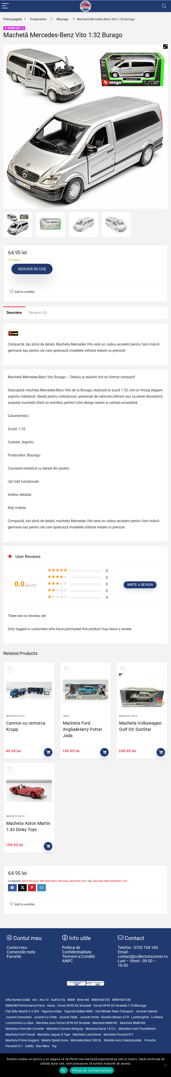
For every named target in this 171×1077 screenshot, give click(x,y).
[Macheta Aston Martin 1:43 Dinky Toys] (29, 791)
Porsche (150, 1040)
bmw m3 (83, 999)
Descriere (14, 313)
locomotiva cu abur (20, 1023)
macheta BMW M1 (105, 1023)
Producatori (38, 19)
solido (29, 1046)
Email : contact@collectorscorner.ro (143, 954)
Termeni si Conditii (78, 956)
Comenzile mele (21, 952)
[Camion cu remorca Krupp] (29, 690)
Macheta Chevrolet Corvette (25, 1028)
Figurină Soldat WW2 (78, 1011)
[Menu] (5, 6)
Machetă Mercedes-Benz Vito (110, 881)
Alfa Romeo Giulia (18, 999)
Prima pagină (12, 19)
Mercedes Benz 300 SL (86, 1040)
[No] (165, 1065)
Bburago (63, 19)
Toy (54, 1046)
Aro (34, 999)
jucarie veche (89, 1017)
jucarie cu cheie (45, 1017)
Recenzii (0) (38, 313)
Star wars (42, 1046)
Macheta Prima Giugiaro (22, 1040)
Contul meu (17, 947)
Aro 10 (44, 999)
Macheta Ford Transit (20, 1034)
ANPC (67, 961)
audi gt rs (58, 999)
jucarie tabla (68, 1017)
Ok (63, 1070)
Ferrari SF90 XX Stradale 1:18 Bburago (120, 1005)
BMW (71, 999)
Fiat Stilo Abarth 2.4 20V (22, 1011)
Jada (66, 716)
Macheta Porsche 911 (119, 1034)
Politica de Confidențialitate (92, 1070)
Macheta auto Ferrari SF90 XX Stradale (63, 1023)
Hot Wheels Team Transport (114, 1011)
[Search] (164, 6)
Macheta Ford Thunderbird (137, 1028)
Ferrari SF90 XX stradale (74, 1005)
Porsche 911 (14, 1046)
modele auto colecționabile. (123, 1040)
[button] (165, 46)
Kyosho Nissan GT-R (115, 1017)
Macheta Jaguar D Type (53, 1034)
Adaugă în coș (32, 269)
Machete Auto (15, 716)
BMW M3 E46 (121, 999)
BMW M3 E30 (101, 999)
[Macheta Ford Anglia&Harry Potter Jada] (85, 690)
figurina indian (51, 1011)
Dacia (51, 1005)
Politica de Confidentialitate (77, 949)
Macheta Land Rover (87, 1034)
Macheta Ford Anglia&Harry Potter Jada (82, 729)
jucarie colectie (146, 1011)
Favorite (14, 956)
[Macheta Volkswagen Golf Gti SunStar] (142, 690)
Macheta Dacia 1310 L (101, 1028)
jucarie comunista (19, 1017)
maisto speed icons (54, 1040)
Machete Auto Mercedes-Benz (39, 881)
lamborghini (140, 1017)
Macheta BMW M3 (132, 1023)
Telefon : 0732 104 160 (138, 947)
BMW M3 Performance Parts (25, 1005)
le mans (157, 1017)
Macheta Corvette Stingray (64, 1028)
